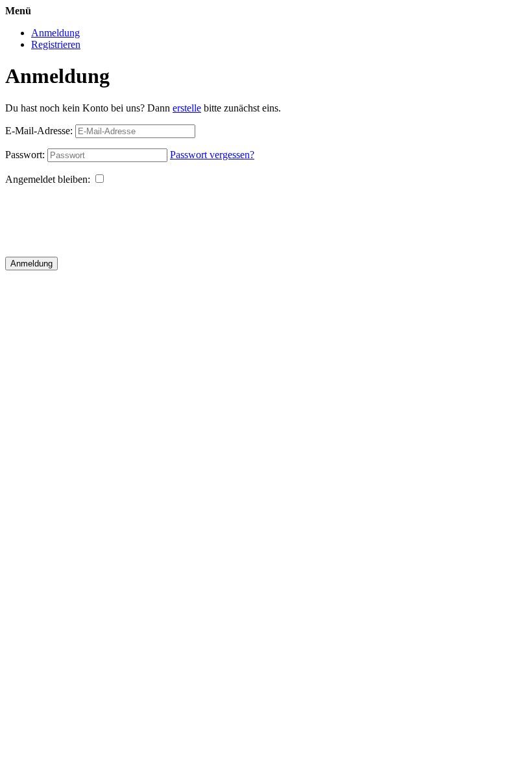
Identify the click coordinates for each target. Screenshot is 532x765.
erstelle (187, 107)
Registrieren (55, 44)
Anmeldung (55, 32)
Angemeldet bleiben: (47, 179)
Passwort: (25, 154)
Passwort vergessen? (212, 154)
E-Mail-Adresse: (39, 130)
